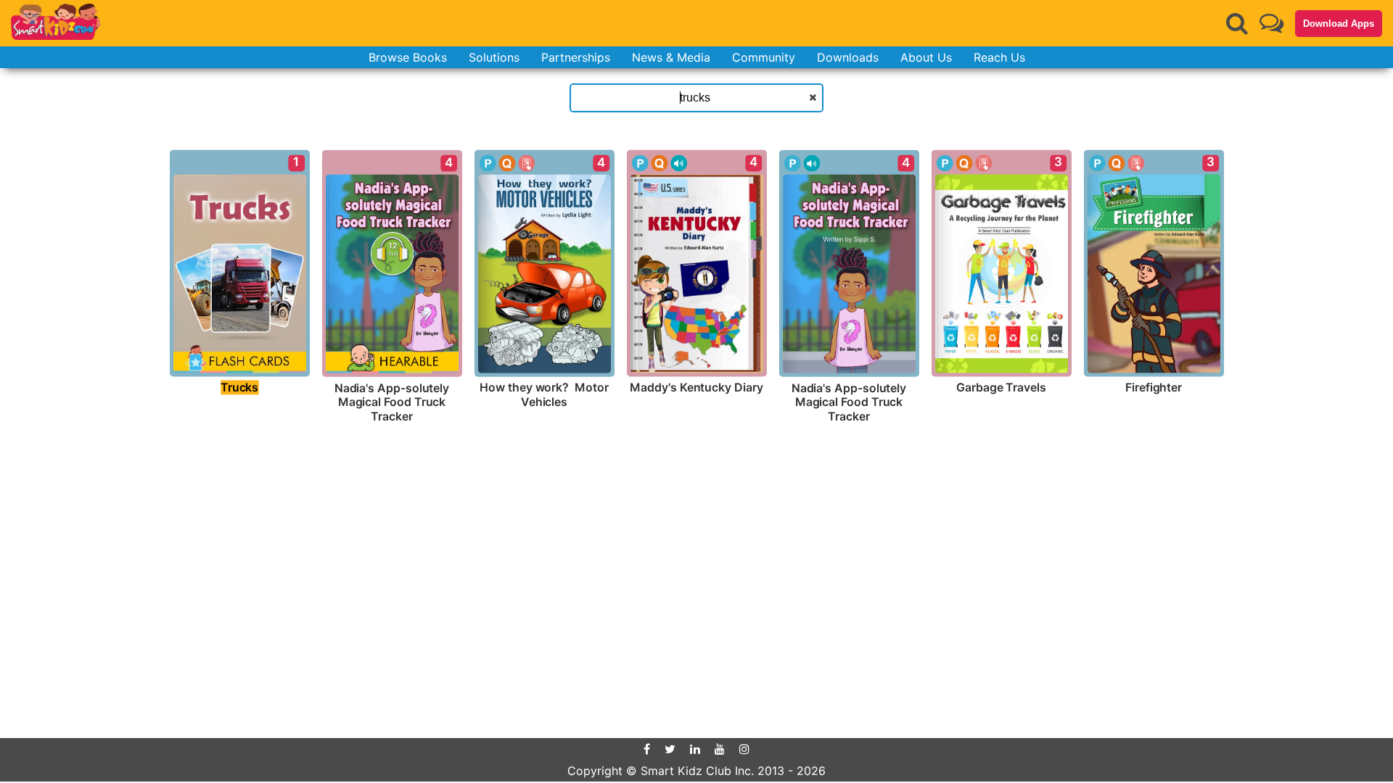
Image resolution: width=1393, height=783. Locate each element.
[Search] (1237, 23)
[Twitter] (670, 749)
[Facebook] (647, 749)
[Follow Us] (1271, 23)
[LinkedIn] (695, 749)
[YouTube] (719, 749)
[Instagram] (744, 749)
